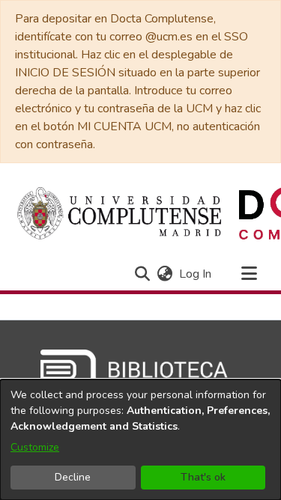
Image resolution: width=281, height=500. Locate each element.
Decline (73, 477)
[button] (142, 274)
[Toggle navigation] (249, 274)
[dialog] (140, 439)
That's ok (203, 477)
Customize (34, 447)
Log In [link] (196, 274)
